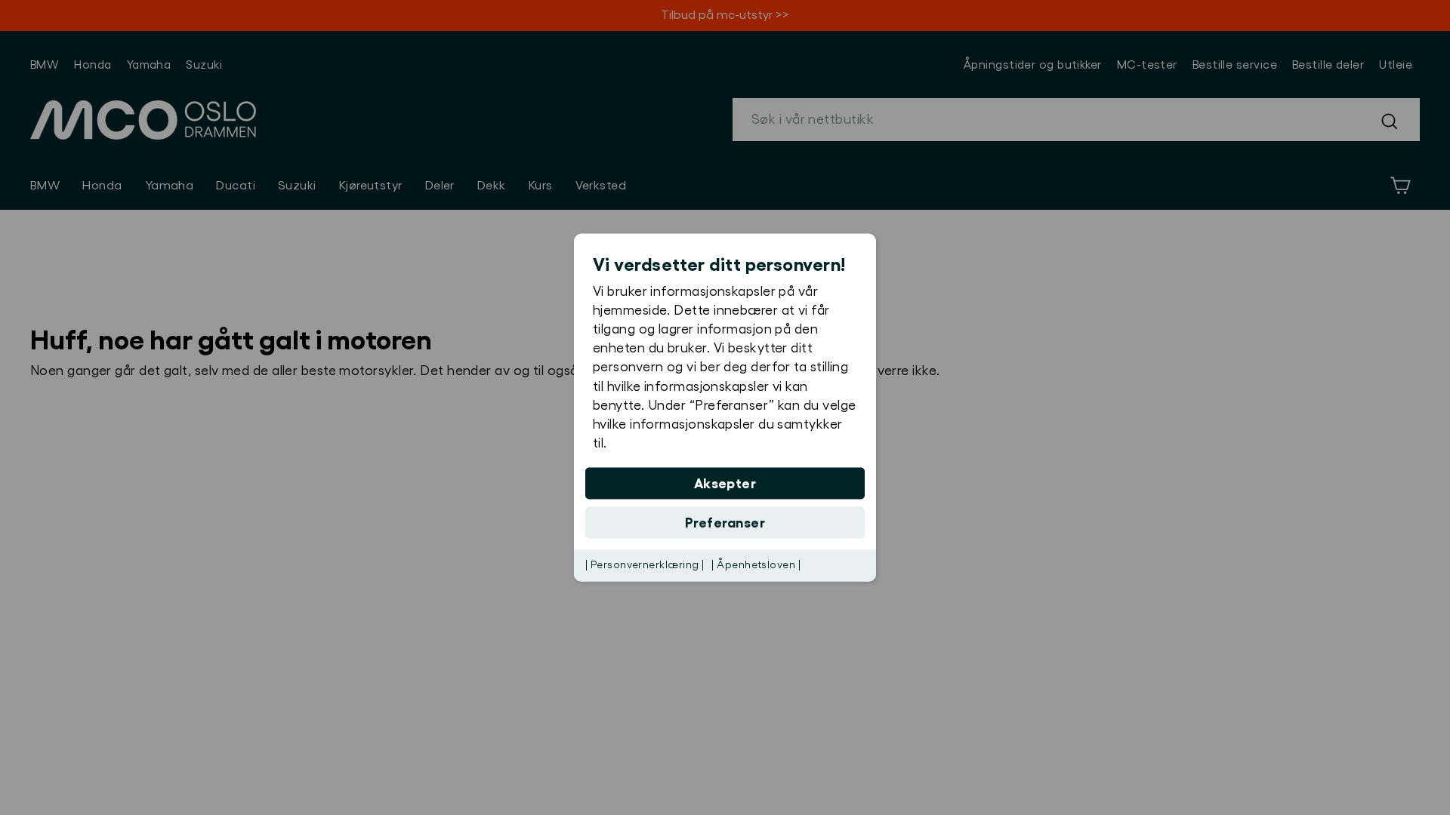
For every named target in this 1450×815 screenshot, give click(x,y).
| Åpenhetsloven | (756, 565)
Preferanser (725, 523)
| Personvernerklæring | (644, 565)
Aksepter (725, 484)
